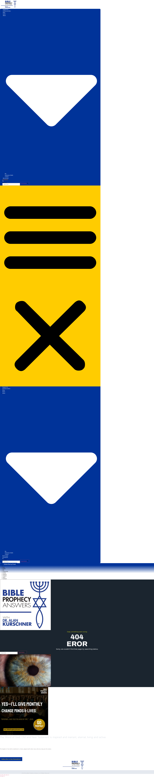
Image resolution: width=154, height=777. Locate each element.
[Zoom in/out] (1, 774)
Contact (7, 176)
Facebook (4, 574)
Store (4, 14)
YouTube (4, 573)
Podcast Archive (7, 11)
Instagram (4, 575)
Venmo (3, 577)
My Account (6, 178)
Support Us (5, 9)
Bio (5, 173)
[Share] (6, 774)
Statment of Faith (9, 175)
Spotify (3, 568)
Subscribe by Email (10, 564)
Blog (4, 12)
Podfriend (4, 578)
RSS (3, 570)
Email (3, 567)
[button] (3, 181)
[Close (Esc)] (8, 774)
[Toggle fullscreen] (3, 774)
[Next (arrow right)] (3, 776)
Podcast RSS (5, 571)
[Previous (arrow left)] (1, 776)
